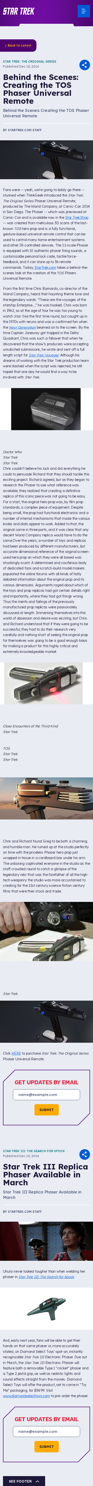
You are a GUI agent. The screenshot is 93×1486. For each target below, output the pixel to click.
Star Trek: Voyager (44, 355)
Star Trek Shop (76, 217)
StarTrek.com (45, 267)
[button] (19, 11)
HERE (16, 1053)
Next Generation (22, 327)
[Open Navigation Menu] (84, 11)
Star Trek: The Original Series (29, 61)
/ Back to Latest (18, 45)
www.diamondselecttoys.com (26, 1396)
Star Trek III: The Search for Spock (34, 1151)
